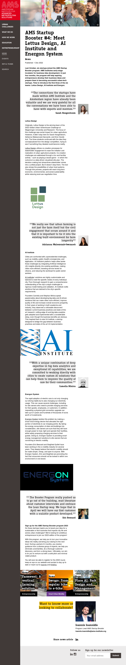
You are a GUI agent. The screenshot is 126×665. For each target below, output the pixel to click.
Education (7, 42)
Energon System (31, 419)
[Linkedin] (72, 654)
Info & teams (7, 64)
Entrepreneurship (10, 48)
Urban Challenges (7, 25)
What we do (7, 32)
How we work (8, 37)
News (4, 53)
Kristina (54, 564)
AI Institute (29, 277)
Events (5, 58)
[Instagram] (75, 654)
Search (5, 69)
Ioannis (44, 564)
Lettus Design (30, 148)
